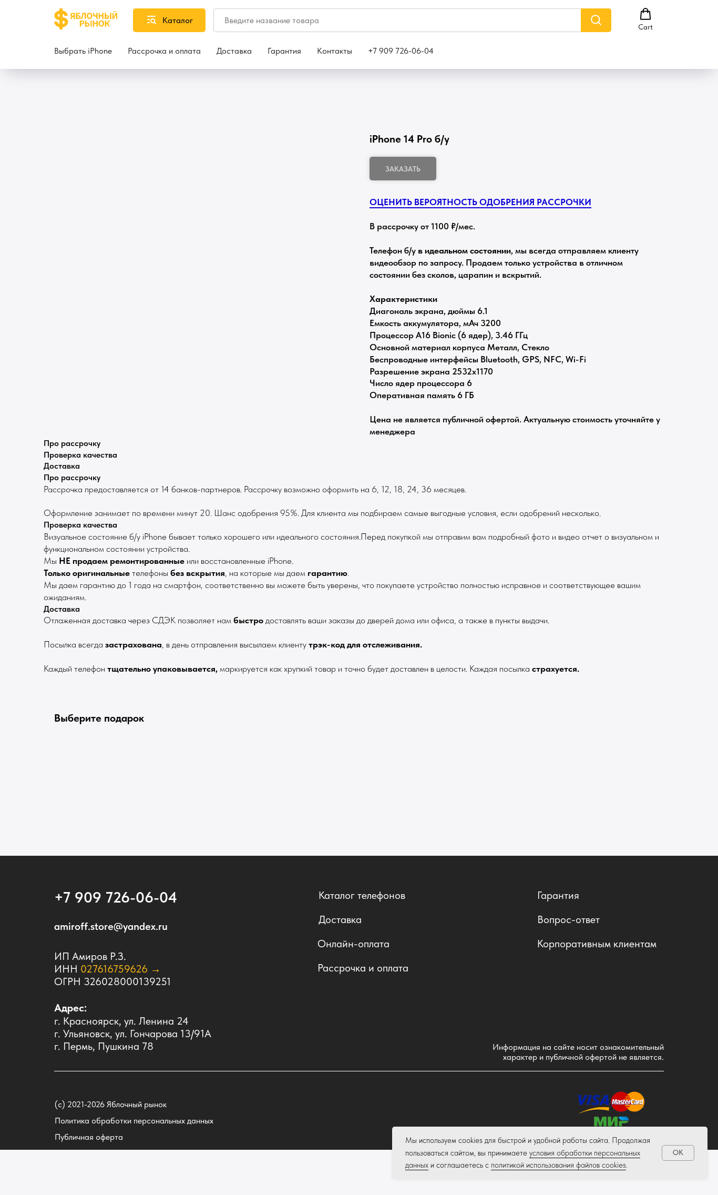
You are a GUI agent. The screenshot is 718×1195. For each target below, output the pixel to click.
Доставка (234, 51)
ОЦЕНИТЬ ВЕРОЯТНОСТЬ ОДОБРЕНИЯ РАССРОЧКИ (480, 202)
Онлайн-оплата (353, 943)
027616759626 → (120, 969)
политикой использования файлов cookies (558, 1165)
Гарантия (284, 51)
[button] (645, 19)
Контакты (334, 51)
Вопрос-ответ (568, 919)
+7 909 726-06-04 (401, 51)
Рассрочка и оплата (164, 51)
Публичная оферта (89, 1137)
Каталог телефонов (362, 895)
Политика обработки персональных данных (134, 1121)
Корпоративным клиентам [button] (597, 943)
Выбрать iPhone (83, 51)
